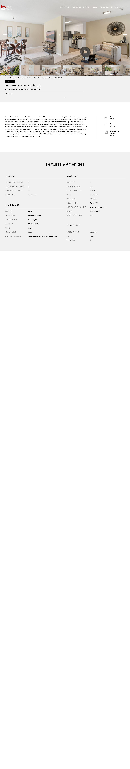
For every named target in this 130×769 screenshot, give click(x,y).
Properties (76, 7)
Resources (104, 7)
